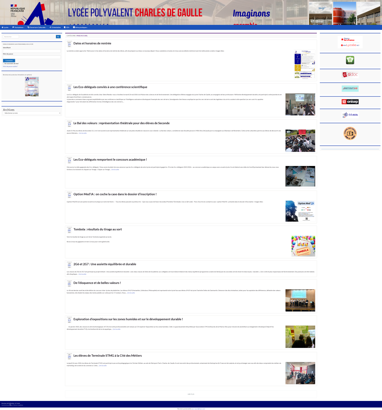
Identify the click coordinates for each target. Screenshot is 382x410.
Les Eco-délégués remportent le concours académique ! (110, 159)
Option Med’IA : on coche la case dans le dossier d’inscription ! (115, 194)
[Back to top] (377, 405)
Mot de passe (8, 54)
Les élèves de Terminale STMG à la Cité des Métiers (108, 355)
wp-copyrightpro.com (198, 409)
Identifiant (7, 47)
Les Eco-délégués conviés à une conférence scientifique (110, 87)
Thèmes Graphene (18, 405)
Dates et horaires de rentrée (92, 43)
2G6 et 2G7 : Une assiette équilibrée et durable (105, 264)
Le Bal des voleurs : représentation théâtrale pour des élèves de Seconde (122, 123)
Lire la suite (83, 133)
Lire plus (191, 394)
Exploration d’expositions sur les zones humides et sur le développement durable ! (128, 319)
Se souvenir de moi (11, 63)
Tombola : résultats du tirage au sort (98, 229)
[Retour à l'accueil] (191, 12)
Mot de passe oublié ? (10, 66)
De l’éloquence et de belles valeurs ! (97, 283)
